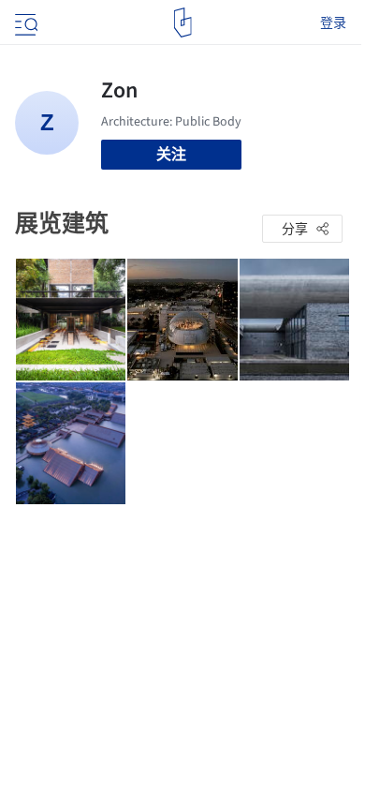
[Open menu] (24, 22)
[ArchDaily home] (183, 22)
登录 (333, 22)
